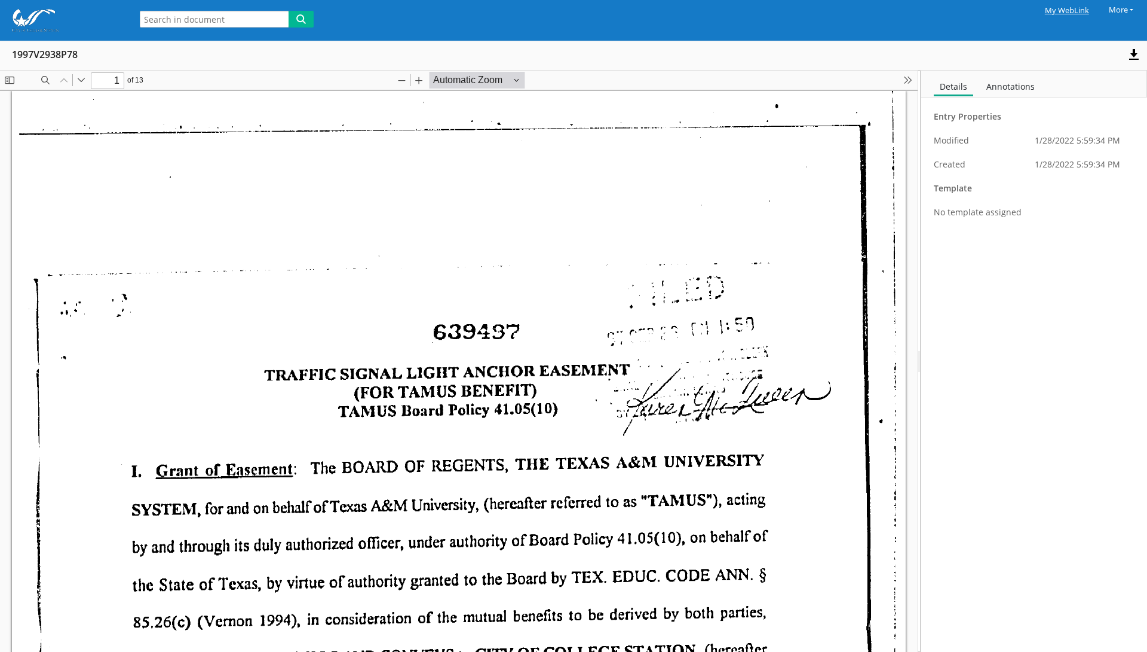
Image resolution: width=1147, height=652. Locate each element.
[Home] (62, 20)
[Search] (301, 19)
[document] (1034, 361)
